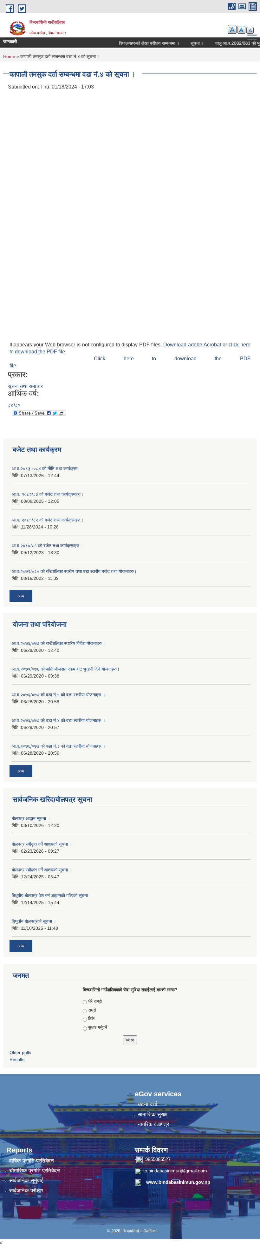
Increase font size (232, 29)
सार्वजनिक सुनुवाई (26, 1180)
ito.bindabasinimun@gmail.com (174, 1170)
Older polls (20, 1052)
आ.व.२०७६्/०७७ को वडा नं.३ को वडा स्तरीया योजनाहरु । (58, 746)
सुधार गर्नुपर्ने (97, 1027)
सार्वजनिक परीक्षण (26, 1191)
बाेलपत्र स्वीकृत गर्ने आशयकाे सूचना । (42, 844)
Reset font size (241, 30)
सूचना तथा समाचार (25, 386)
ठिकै (91, 1018)
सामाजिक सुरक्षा (152, 1115)
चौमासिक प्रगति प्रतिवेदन (34, 1171)
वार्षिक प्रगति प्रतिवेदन (31, 1161)
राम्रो (92, 1010)
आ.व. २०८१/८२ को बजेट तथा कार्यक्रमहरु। (47, 519)
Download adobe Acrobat (193, 344)
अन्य (20, 596)
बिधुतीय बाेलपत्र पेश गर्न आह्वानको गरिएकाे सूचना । (52, 895)
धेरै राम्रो (95, 1001)
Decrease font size (250, 30)
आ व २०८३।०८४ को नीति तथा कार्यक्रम (44, 468)
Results (17, 1059)
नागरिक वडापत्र (153, 1124)
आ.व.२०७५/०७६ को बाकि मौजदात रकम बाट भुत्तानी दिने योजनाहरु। (66, 669)
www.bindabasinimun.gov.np (178, 1182)
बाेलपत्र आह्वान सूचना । (31, 818)
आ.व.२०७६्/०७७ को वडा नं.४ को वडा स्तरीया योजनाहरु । (58, 720)
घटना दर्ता (147, 1104)
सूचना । (188, 43)
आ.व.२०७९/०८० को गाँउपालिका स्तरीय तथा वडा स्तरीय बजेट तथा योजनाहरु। (74, 571)
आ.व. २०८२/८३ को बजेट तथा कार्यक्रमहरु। (47, 494)
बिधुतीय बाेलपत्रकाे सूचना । (34, 921)
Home (9, 56)
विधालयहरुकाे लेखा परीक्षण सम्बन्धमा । (140, 43)
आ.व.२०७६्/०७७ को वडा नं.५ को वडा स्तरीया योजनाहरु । (58, 694)
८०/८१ (14, 405)
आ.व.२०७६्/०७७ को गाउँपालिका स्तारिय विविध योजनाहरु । (59, 643)
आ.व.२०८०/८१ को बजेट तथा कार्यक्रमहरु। (47, 545)
